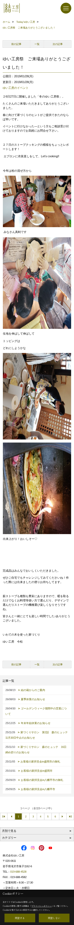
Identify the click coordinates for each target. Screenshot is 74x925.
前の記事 (16, 44)
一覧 (37, 44)
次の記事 (58, 44)
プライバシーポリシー (41, 905)
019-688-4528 (18, 871)
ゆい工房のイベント (16, 87)
